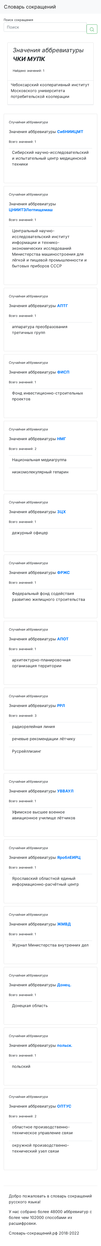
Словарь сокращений (30, 7)
